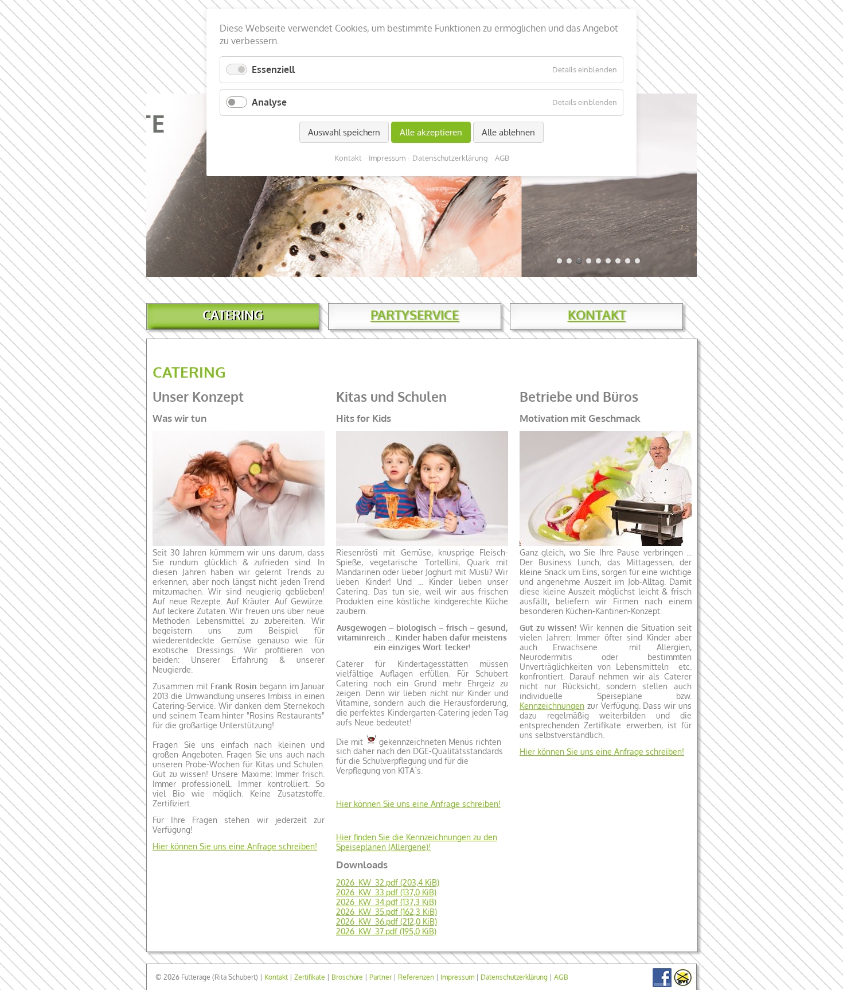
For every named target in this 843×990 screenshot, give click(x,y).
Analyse (269, 102)
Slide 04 (578, 260)
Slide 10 (637, 260)
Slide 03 (569, 260)
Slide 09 (627, 260)
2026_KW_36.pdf (386, 921)
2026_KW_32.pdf (387, 882)
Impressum (457, 977)
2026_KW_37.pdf (386, 931)
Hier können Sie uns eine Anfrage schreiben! (235, 846)
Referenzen (416, 977)
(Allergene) (408, 847)
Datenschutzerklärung (514, 977)
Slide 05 (588, 260)
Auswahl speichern (344, 132)
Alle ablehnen (508, 132)
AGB (561, 977)
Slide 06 (598, 260)
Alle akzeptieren (431, 132)
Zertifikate (309, 977)
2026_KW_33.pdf (386, 892)
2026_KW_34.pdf (386, 902)
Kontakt (276, 977)
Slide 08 (617, 260)
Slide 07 (608, 260)
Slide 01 (559, 260)
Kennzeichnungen (552, 706)
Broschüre (347, 977)
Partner (380, 977)
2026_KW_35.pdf (386, 912)
